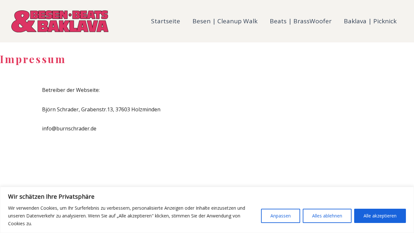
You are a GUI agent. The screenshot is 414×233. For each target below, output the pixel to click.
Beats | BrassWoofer (301, 21)
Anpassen (280, 216)
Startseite (165, 21)
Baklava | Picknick (370, 21)
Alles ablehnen (327, 216)
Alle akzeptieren (380, 216)
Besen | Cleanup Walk (224, 21)
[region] (207, 210)
